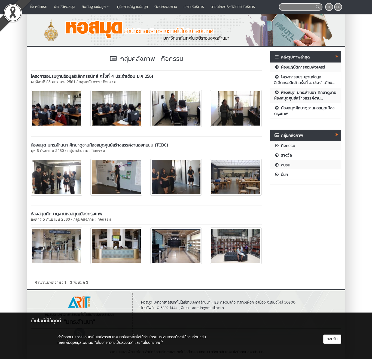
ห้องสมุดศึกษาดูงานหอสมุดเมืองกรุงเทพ (66, 213)
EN (338, 6)
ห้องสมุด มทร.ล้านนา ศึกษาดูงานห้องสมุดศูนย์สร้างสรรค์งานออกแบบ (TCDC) (99, 145)
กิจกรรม (287, 145)
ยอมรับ (332, 339)
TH (329, 6)
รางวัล (285, 155)
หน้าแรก (40, 7)
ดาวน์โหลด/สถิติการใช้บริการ (233, 7)
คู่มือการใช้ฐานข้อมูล (132, 7)
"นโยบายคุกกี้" (152, 342)
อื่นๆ (283, 174)
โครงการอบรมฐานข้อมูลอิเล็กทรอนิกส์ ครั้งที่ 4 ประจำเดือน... (304, 80)
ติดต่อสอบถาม (165, 7)
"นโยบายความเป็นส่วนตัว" (113, 342)
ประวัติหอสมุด (64, 7)
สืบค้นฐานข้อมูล (94, 7)
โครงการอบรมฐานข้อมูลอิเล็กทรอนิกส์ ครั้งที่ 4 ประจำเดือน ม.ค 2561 (92, 76)
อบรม (284, 165)
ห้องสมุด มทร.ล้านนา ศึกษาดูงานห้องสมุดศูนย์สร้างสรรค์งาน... (305, 95)
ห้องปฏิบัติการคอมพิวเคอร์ (302, 67)
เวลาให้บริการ (194, 7)
